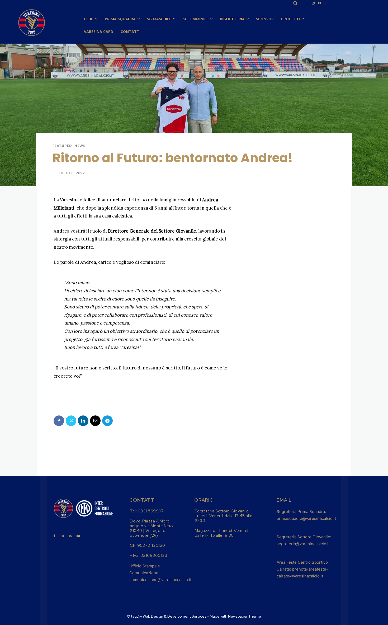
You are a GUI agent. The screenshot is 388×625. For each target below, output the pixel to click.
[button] (295, 3)
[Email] (95, 420)
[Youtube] (319, 3)
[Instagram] (313, 3)
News (80, 145)
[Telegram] (107, 420)
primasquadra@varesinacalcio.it (306, 518)
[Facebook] (307, 3)
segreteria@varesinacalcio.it (303, 543)
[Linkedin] (326, 3)
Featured (62, 145)
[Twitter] (71, 420)
